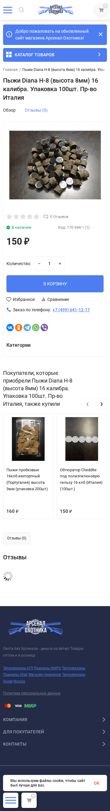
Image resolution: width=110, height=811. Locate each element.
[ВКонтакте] (10, 327)
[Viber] (44, 327)
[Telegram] (27, 327)
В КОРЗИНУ (55, 283)
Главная (10, 70)
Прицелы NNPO (47, 668)
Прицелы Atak (15, 674)
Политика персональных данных (32, 693)
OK (97, 783)
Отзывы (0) (36, 110)
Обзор (9, 110)
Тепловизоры (73, 668)
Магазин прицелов (44, 674)
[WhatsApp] (35, 327)
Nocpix (19, 681)
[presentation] (87, 403)
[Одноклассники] (18, 327)
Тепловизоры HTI (18, 668)
